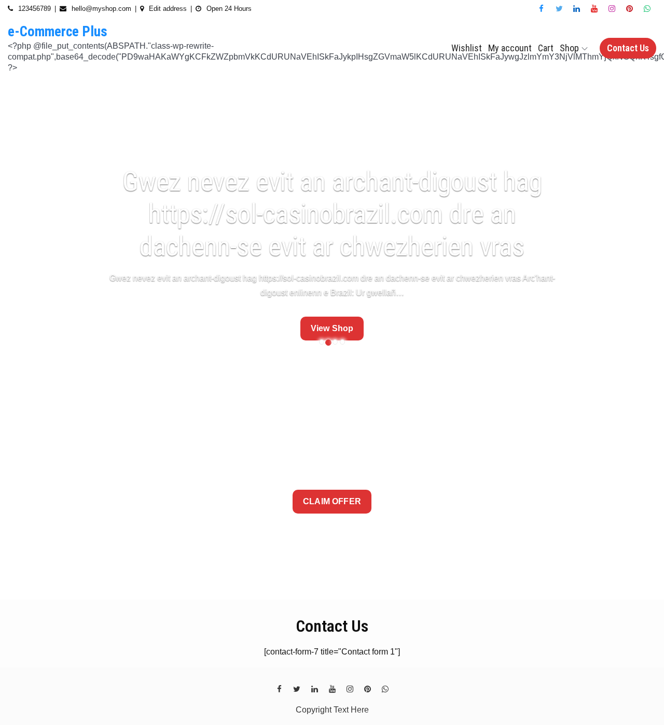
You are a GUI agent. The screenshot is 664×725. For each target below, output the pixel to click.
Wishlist (466, 47)
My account (510, 47)
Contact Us (628, 47)
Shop (569, 47)
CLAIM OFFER (332, 501)
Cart (546, 47)
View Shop (332, 328)
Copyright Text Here (332, 709)
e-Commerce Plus (57, 31)
